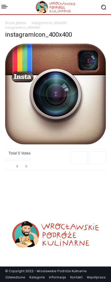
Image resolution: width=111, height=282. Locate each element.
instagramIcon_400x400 (49, 23)
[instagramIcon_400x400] (55, 143)
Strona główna (15, 23)
